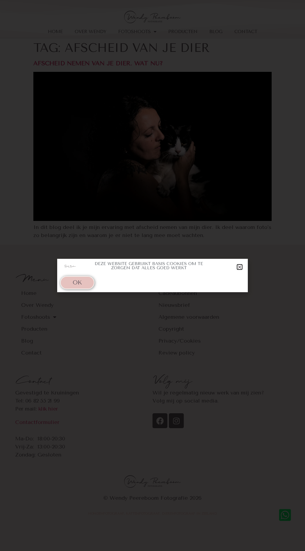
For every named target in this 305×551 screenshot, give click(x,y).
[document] (152, 275)
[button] (239, 267)
